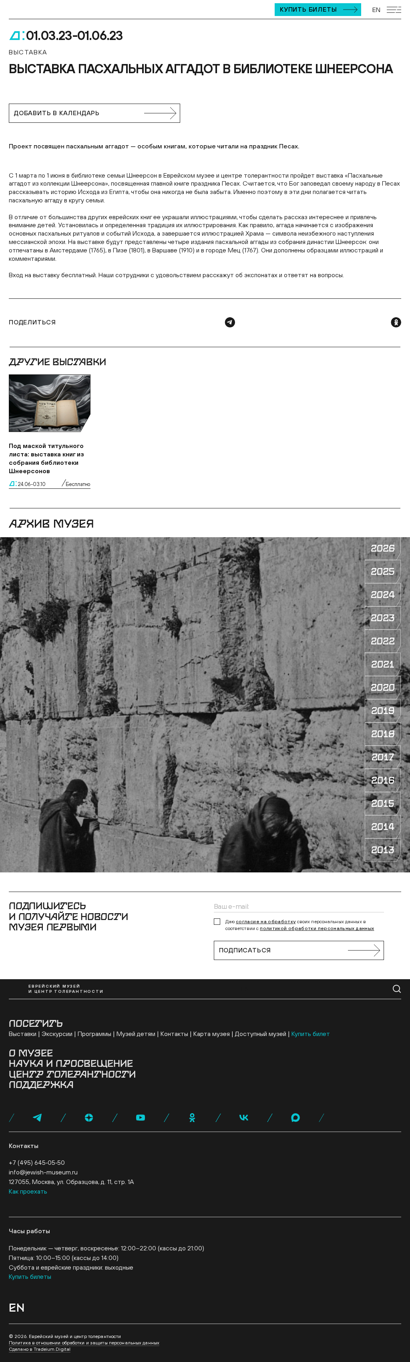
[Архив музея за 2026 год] (382, 548)
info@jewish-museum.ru (43, 1172)
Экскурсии (57, 1033)
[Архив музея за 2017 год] (382, 757)
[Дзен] (88, 1117)
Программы (94, 1033)
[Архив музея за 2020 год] (382, 688)
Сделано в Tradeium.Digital (39, 1349)
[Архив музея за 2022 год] (382, 641)
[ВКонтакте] (243, 1117)
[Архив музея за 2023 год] (382, 618)
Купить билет (310, 1033)
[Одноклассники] (396, 322)
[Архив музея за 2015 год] (382, 804)
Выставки (22, 1033)
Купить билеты (308, 9)
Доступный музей (260, 1033)
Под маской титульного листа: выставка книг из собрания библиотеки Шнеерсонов (46, 458)
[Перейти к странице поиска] (397, 989)
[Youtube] (140, 1117)
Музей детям (136, 1033)
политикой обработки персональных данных (317, 928)
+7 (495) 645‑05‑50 (37, 1162)
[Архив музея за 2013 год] (382, 850)
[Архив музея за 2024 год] (382, 595)
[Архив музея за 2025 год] (382, 572)
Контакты (174, 1033)
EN (376, 9)
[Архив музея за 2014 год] (382, 827)
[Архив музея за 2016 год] (382, 780)
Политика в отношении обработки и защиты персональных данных (84, 1343)
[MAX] (295, 1117)
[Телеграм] (230, 322)
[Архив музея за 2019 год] (382, 711)
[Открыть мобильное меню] (394, 10)
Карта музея (211, 1033)
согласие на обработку (266, 921)
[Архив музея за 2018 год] (382, 734)
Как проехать (28, 1191)
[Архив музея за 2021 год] (382, 664)
